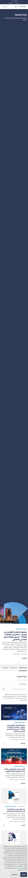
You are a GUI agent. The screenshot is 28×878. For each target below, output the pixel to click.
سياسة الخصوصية (17, 868)
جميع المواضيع (23, 667)
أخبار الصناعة (14, 667)
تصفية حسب (23, 680)
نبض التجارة (5, 667)
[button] (23, 874)
